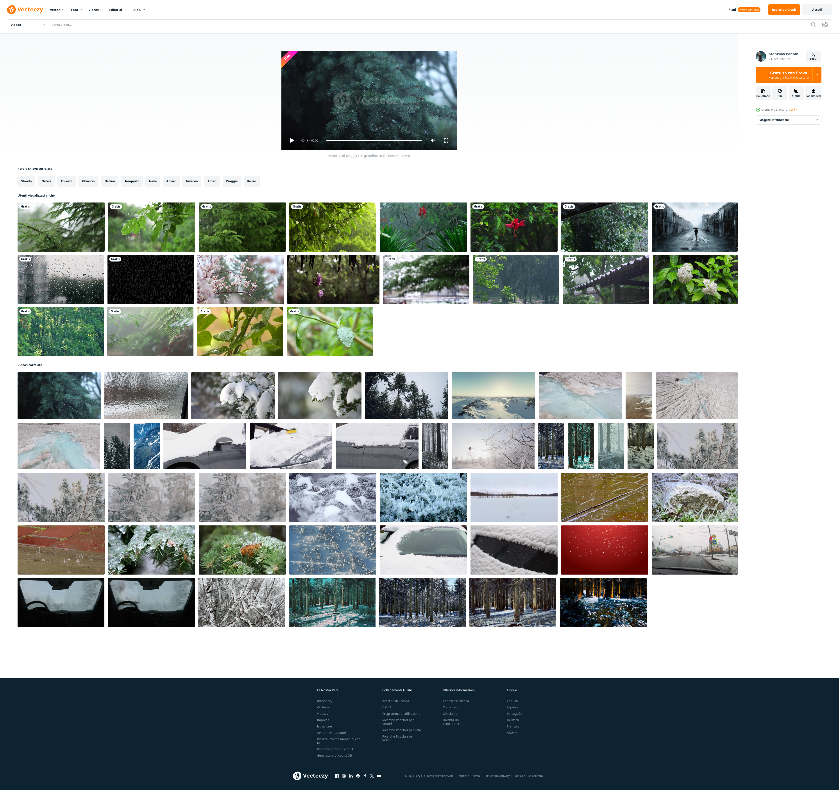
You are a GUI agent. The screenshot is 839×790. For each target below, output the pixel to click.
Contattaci (450, 707)
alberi (212, 181)
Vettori (55, 10)
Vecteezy (323, 707)
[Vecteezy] (25, 9)
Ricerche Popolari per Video (398, 738)
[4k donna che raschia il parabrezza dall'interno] (61, 602)
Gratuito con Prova (789, 74)
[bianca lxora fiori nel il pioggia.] (695, 279)
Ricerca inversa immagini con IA (338, 741)
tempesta (132, 181)
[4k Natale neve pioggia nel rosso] (604, 550)
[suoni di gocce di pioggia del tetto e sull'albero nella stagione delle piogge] (604, 227)
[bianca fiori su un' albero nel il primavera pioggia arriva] (240, 279)
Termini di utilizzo (468, 776)
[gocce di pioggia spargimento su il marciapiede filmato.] (604, 497)
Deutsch (513, 720)
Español (513, 707)
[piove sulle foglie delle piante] (240, 331)
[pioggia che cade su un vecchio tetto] (606, 279)
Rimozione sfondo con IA (335, 749)
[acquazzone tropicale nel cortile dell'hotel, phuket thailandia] (423, 227)
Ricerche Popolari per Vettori (398, 722)
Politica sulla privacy (497, 776)
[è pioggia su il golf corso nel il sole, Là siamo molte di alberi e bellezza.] (516, 279)
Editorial (115, 10)
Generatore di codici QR (334, 755)
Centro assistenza (456, 701)
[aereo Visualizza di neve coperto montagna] (639, 395)
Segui (813, 59)
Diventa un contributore (452, 722)
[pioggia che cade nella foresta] (61, 331)
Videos (94, 10)
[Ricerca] (813, 24)
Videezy (322, 713)
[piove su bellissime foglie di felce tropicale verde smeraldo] (150, 331)
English (512, 701)
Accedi (817, 9)
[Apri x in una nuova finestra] (372, 776)
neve (153, 181)
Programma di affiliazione (401, 713)
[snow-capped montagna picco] (147, 446)
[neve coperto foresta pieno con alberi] (117, 446)
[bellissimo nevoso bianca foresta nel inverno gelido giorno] (406, 395)
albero (171, 181)
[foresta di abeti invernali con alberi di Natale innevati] (332, 497)
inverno (192, 181)
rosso (251, 181)
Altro (510, 732)
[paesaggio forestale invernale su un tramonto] (422, 602)
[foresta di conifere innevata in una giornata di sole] (551, 446)
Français (513, 726)
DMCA (386, 707)
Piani (732, 9)
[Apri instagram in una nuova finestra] (344, 776)
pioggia (232, 181)
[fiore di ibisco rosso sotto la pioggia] (514, 227)
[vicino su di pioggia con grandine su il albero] (59, 395)
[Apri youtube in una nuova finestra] (379, 776)
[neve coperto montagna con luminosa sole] (493, 395)
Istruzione (324, 726)
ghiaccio (88, 181)
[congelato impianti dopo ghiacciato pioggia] (241, 602)
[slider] (374, 140)
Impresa (323, 720)
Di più (136, 10)
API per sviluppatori (331, 733)
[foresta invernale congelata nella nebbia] (611, 446)
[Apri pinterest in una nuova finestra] (358, 776)
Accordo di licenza (395, 701)
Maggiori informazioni (774, 120)
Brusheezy (324, 701)
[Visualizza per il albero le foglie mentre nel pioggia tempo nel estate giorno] (330, 331)
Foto (74, 10)
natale (46, 181)
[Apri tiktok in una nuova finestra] (365, 776)
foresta (66, 181)
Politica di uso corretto (528, 776)
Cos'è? (793, 109)
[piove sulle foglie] (332, 227)
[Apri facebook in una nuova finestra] (337, 776)
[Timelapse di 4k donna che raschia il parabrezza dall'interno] (151, 602)
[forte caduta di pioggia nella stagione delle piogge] (150, 279)
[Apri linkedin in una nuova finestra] (351, 776)
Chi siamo (450, 713)
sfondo (26, 181)
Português (514, 713)
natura (109, 181)
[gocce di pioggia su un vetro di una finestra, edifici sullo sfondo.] (61, 279)
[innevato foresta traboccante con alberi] (435, 446)
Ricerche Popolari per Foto (401, 730)
